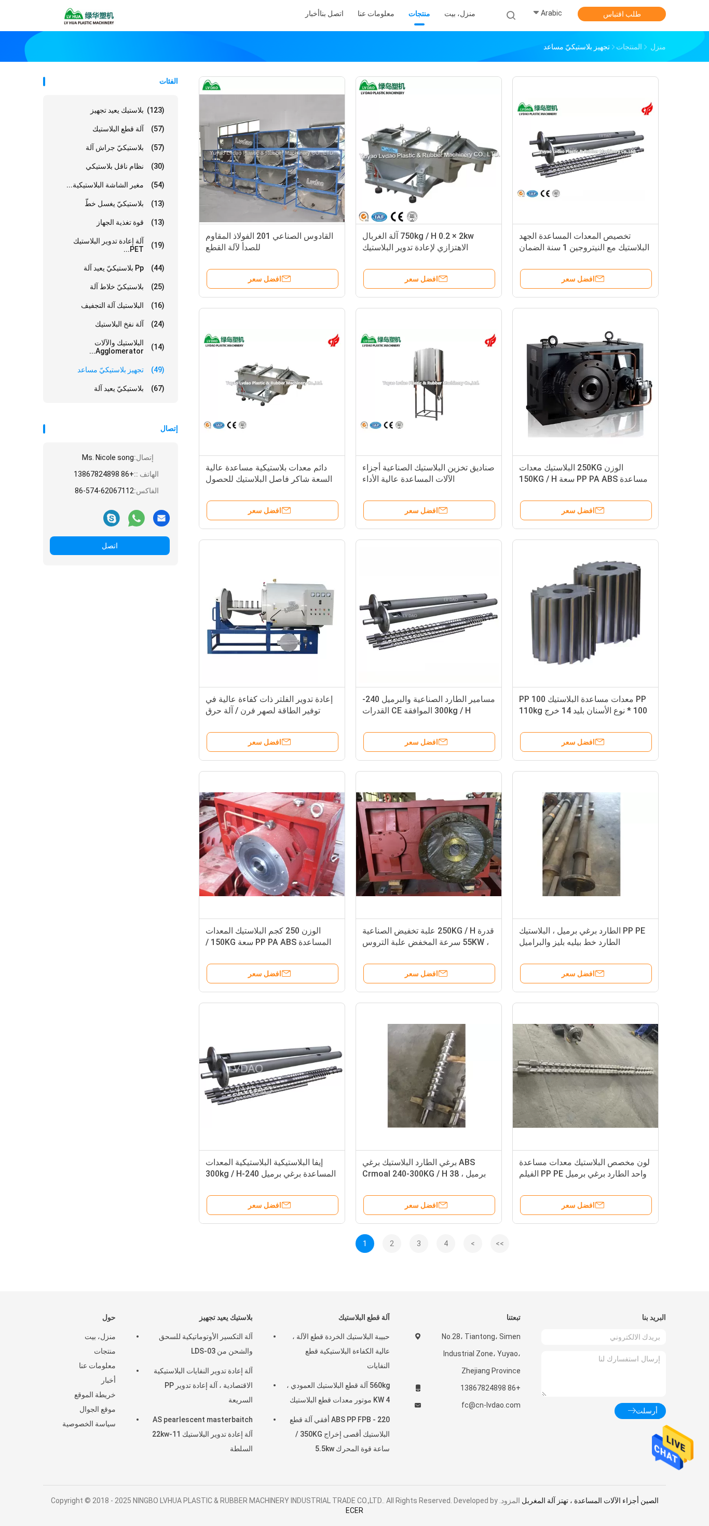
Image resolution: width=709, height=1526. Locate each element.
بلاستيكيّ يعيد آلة (129, 388)
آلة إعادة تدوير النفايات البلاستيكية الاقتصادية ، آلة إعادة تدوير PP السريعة (203, 1385)
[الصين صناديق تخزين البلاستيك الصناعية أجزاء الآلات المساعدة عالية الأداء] (428, 381)
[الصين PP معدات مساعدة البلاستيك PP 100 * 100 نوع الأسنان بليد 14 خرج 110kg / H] (585, 612)
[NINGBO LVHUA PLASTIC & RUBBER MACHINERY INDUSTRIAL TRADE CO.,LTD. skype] (111, 517)
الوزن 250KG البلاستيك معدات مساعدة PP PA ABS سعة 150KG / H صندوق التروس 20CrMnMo (583, 479)
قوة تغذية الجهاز (131, 222)
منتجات (105, 1351)
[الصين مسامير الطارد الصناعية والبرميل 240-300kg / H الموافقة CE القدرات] (428, 612)
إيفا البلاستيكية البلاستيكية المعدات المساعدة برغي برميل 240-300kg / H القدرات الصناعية (271, 1173)
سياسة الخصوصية (89, 1424)
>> (500, 1243)
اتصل (110, 546)
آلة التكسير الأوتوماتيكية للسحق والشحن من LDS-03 (206, 1343)
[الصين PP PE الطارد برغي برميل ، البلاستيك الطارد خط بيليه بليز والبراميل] (585, 844)
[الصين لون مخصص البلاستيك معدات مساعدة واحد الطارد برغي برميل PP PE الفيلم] (585, 1076)
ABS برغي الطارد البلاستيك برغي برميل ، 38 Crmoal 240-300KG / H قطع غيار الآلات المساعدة (424, 1173)
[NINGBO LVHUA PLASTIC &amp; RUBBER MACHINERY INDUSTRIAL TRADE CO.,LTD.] (88, 15)
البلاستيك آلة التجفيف (123, 305)
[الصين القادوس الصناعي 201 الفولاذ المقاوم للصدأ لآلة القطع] (272, 149)
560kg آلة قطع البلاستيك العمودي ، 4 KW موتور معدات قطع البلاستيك (338, 1392)
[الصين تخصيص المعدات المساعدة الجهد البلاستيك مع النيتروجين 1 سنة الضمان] (585, 149)
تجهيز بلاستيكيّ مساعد (121, 370)
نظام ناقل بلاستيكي (125, 166)
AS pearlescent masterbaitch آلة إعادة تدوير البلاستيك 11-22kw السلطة (202, 1434)
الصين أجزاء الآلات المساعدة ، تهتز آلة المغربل (590, 1500)
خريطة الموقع (95, 1394)
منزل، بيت (100, 1336)
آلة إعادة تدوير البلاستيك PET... (119, 245)
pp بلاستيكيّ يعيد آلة (124, 268)
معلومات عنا (97, 1365)
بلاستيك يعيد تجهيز (127, 110)
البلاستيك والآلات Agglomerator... (127, 347)
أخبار (108, 1380)
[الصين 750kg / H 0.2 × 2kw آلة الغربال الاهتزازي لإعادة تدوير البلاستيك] (428, 149)
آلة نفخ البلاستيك (130, 324)
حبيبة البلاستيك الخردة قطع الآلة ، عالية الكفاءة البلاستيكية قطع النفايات (341, 1351)
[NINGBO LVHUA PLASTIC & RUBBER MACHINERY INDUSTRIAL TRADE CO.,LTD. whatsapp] (136, 517)
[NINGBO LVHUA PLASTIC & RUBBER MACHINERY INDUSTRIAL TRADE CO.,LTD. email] (161, 517)
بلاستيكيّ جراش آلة (125, 147)
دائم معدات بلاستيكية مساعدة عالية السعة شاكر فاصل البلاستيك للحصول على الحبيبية (269, 479)
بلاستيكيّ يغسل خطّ (125, 203)
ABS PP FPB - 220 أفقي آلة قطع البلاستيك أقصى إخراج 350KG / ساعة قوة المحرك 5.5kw (340, 1434)
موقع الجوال (97, 1409)
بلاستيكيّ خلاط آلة (127, 286)
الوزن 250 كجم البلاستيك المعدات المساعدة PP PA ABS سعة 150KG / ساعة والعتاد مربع (268, 942)
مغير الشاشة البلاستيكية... (115, 185)
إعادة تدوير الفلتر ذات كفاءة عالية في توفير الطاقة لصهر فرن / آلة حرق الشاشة (269, 710)
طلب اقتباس (622, 14)
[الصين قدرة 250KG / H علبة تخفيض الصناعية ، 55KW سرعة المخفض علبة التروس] (428, 844)
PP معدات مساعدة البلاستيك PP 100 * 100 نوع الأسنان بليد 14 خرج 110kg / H (583, 710)
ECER (354, 1510)
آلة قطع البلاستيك (128, 129)
